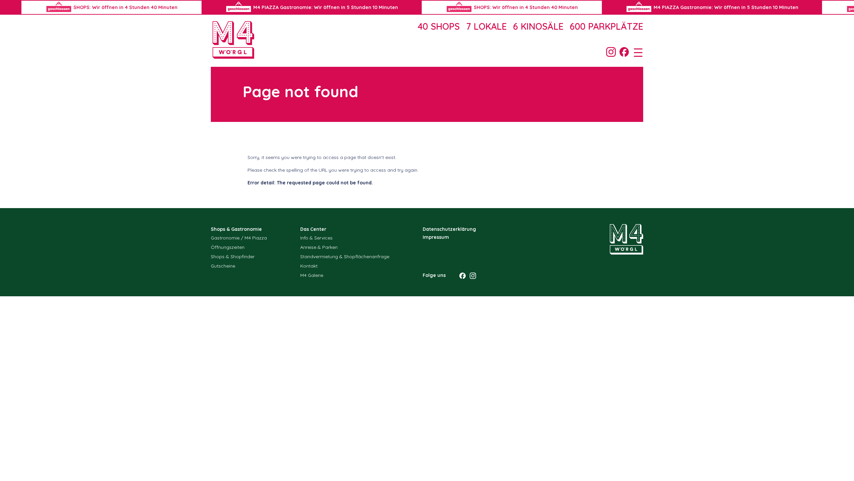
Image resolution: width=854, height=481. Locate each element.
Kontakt (309, 266)
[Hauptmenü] (636, 52)
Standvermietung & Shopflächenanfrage (344, 257)
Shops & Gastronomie (236, 229)
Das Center (313, 229)
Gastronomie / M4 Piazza (239, 238)
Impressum (436, 237)
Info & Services (316, 238)
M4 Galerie (311, 275)
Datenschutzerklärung (449, 229)
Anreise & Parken (319, 247)
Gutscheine (223, 266)
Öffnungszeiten (228, 247)
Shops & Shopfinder (233, 257)
